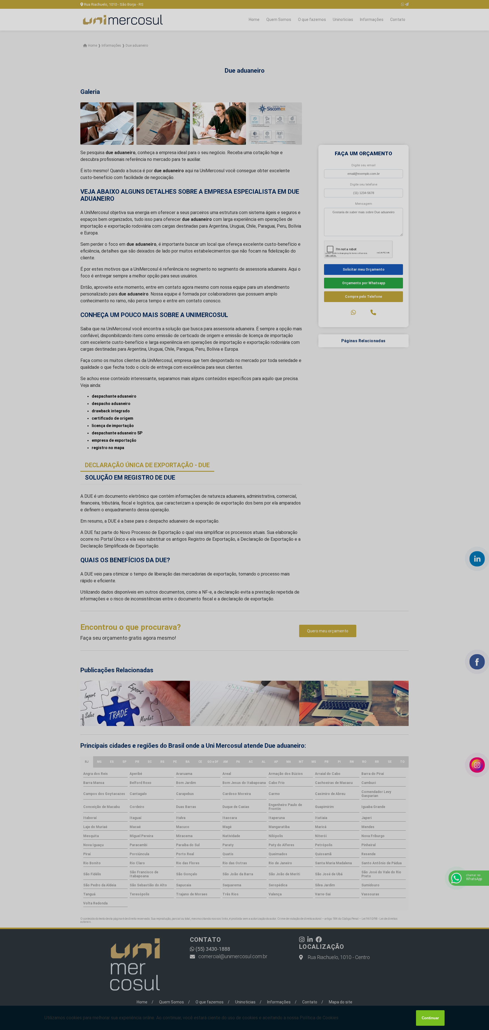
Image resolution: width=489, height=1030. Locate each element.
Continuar (430, 1018)
